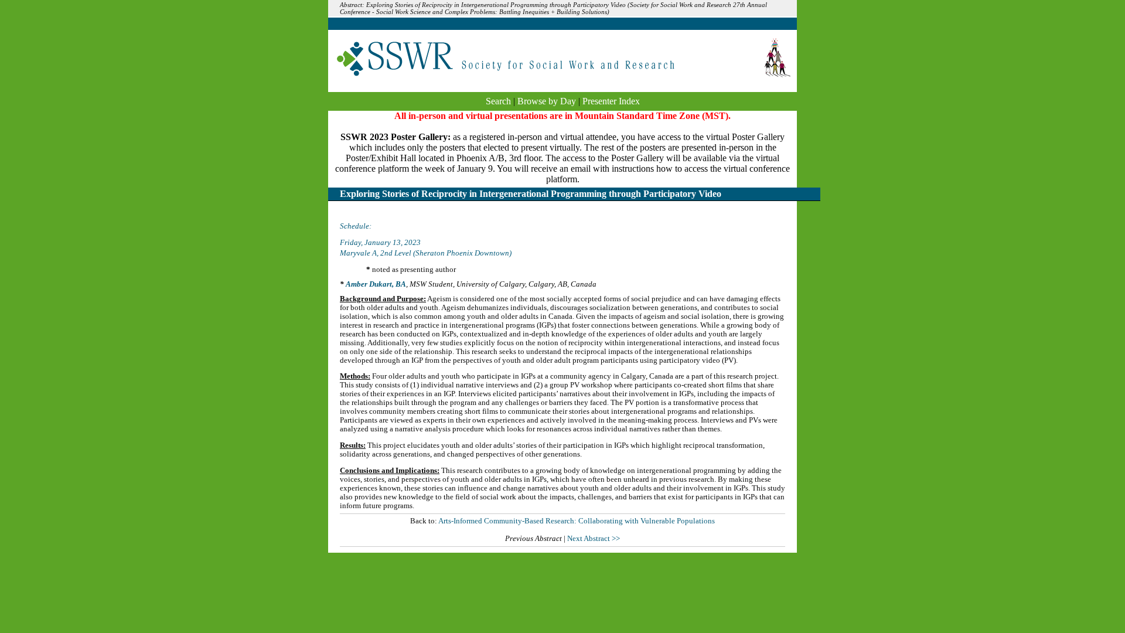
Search (498, 101)
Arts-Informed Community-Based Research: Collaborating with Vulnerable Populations (576, 521)
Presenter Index (611, 101)
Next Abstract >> (593, 539)
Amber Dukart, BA (376, 284)
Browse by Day (546, 101)
